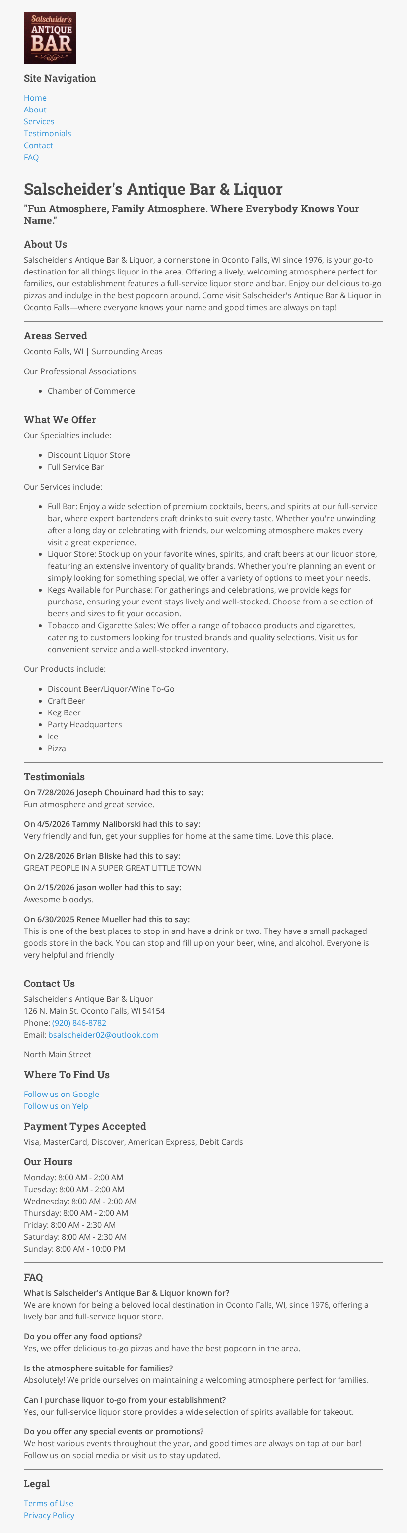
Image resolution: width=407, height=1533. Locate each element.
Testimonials (47, 133)
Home (35, 97)
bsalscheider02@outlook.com (103, 1034)
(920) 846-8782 (79, 1022)
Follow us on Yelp (56, 1105)
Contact (38, 145)
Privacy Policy (49, 1515)
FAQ (31, 157)
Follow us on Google (61, 1094)
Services (39, 121)
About (35, 109)
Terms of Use (48, 1503)
